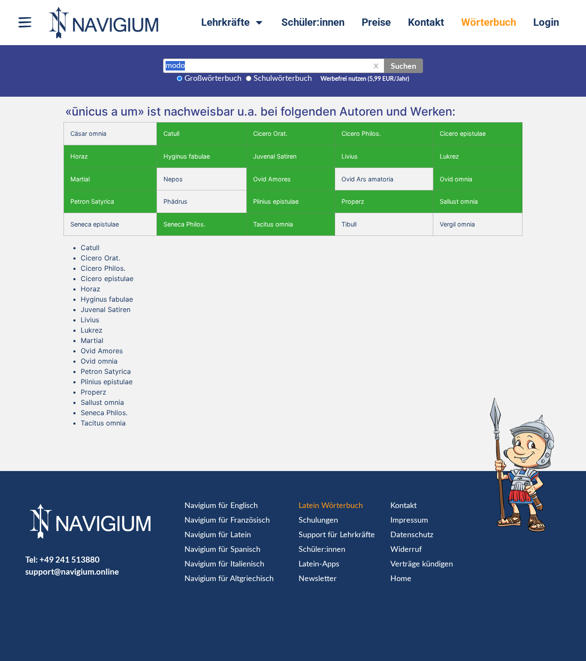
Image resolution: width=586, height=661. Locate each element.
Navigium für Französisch (227, 520)
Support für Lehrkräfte (337, 535)
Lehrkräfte (225, 22)
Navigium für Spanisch (222, 550)
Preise (376, 22)
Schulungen (318, 520)
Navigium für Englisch (221, 506)
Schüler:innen (312, 22)
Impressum (409, 520)
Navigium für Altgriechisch (229, 579)
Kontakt (426, 22)
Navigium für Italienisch (224, 564)
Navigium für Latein (217, 535)
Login (546, 22)
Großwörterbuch (213, 79)
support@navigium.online (72, 571)
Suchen (403, 65)
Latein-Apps (319, 564)
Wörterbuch (488, 22)
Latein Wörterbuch (331, 506)
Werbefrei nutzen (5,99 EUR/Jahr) (364, 79)
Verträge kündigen (421, 564)
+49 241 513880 (69, 559)
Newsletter (318, 579)
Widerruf (406, 550)
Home (400, 579)
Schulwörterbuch (283, 79)
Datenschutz (411, 535)
